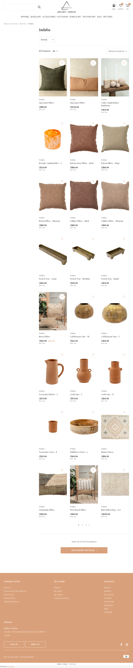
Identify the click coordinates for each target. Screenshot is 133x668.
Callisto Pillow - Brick (79, 221)
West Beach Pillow (78, 510)
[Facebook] (121, 644)
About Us (7, 588)
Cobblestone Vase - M (79, 336)
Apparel (25, 16)
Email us (35, 644)
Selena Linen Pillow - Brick (82, 163)
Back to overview (11, 24)
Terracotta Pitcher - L (48, 394)
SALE (99, 16)
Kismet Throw (107, 452)
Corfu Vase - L (76, 394)
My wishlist (58, 595)
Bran (44, 39)
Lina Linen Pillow (46, 102)
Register (57, 588)
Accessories (49, 16)
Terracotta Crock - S (48, 452)
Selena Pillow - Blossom (49, 221)
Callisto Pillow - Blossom (112, 221)
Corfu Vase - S (107, 394)
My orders (58, 591)
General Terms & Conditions (15, 591)
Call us (14, 644)
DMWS (31, 657)
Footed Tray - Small (110, 278)
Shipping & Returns (11, 602)
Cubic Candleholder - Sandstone (110, 104)
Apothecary (89, 16)
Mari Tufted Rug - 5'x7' (111, 510)
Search (39, 7)
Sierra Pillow (44, 336)
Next (89, 525)
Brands (23, 24)
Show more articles (83, 550)
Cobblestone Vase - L (110, 336)
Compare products (61, 598)
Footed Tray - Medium (80, 278)
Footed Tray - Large (48, 278)
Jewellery (36, 16)
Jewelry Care (9, 595)
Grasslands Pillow (47, 510)
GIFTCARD (107, 16)
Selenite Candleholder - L (50, 163)
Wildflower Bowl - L (79, 452)
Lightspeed (10, 666)
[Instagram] (127, 644)
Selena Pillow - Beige (110, 163)
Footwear (62, 16)
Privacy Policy (9, 598)
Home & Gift (75, 16)
